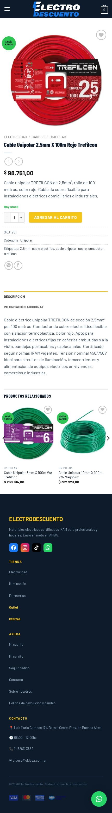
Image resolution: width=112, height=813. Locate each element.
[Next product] (8, 161)
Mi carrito (16, 656)
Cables (38, 137)
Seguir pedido (19, 668)
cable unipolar (66, 248)
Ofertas (15, 619)
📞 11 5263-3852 (21, 749)
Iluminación (17, 584)
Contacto (16, 680)
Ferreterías (17, 596)
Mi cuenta (16, 644)
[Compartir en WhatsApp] (8, 265)
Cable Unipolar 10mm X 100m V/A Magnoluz (80, 474)
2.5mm (25, 248)
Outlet (13, 607)
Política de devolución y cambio (32, 703)
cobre (82, 248)
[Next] (108, 448)
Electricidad (15, 137)
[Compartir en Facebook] (18, 265)
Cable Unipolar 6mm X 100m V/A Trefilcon (28, 474)
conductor (96, 248)
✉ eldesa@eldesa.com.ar (28, 760)
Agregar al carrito (55, 217)
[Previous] (4, 448)
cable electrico (43, 248)
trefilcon (10, 254)
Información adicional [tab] (24, 307)
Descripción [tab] (14, 296)
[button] (7, 9)
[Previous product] (19, 161)
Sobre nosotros (20, 691)
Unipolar (57, 137)
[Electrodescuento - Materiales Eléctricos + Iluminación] (56, 9)
